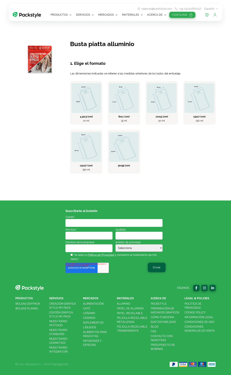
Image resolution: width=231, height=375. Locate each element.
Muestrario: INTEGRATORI (58, 349)
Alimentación (93, 303)
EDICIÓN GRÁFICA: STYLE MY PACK (61, 314)
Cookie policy (195, 312)
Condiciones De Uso (199, 322)
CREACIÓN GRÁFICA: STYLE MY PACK (62, 305)
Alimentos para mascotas (95, 334)
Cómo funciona (162, 317)
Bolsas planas (26, 308)
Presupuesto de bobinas (163, 347)
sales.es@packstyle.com (157, 8)
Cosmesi (89, 317)
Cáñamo (89, 313)
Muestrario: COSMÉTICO (58, 340)
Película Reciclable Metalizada (132, 320)
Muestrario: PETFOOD (58, 323)
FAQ (153, 331)
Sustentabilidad (163, 322)
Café (86, 308)
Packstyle (159, 303)
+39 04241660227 (190, 8)
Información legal (199, 317)
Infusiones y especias (92, 342)
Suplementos (93, 322)
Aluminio (123, 303)
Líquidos (89, 327)
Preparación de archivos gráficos (165, 310)
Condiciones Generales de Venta (199, 328)
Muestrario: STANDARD (58, 332)
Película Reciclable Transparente (132, 328)
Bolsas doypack (27, 303)
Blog (154, 326)
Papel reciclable (130, 313)
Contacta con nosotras (161, 338)
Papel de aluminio (130, 308)
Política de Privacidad (100, 255)
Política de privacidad (192, 305)
